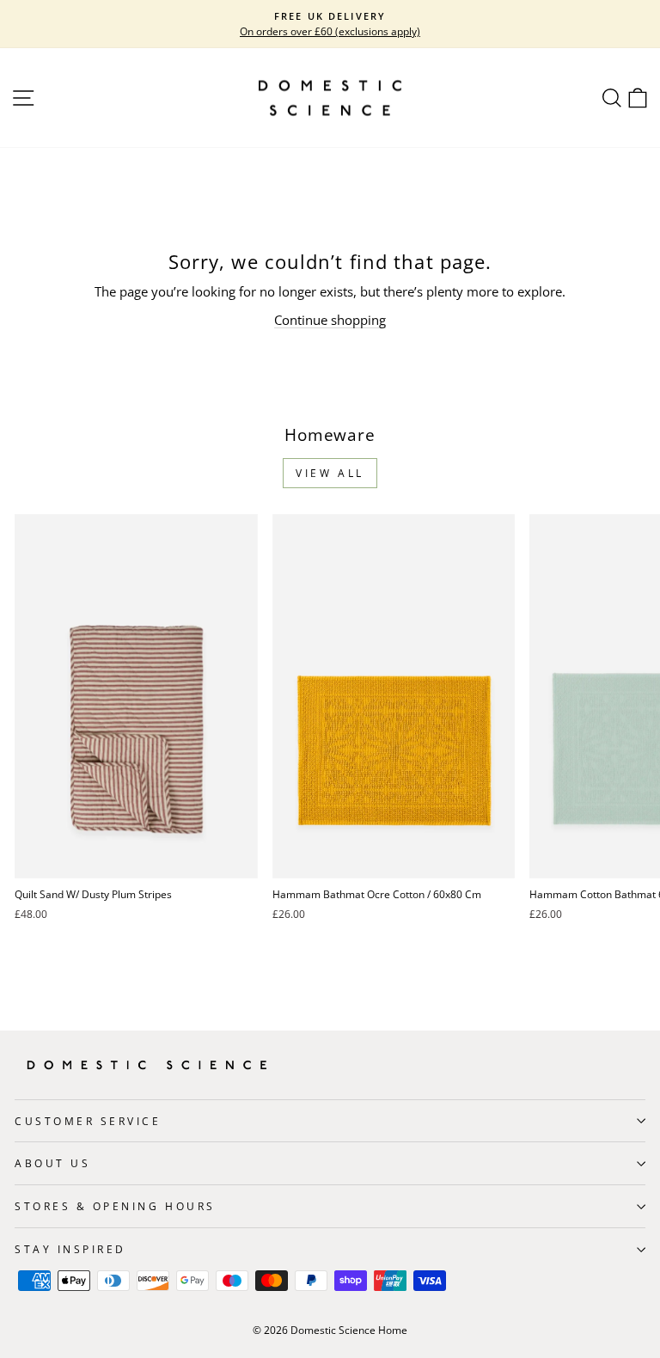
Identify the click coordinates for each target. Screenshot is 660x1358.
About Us (52, 1163)
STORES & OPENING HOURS (115, 1206)
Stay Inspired (70, 1249)
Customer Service (88, 1121)
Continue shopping (330, 319)
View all (330, 473)
